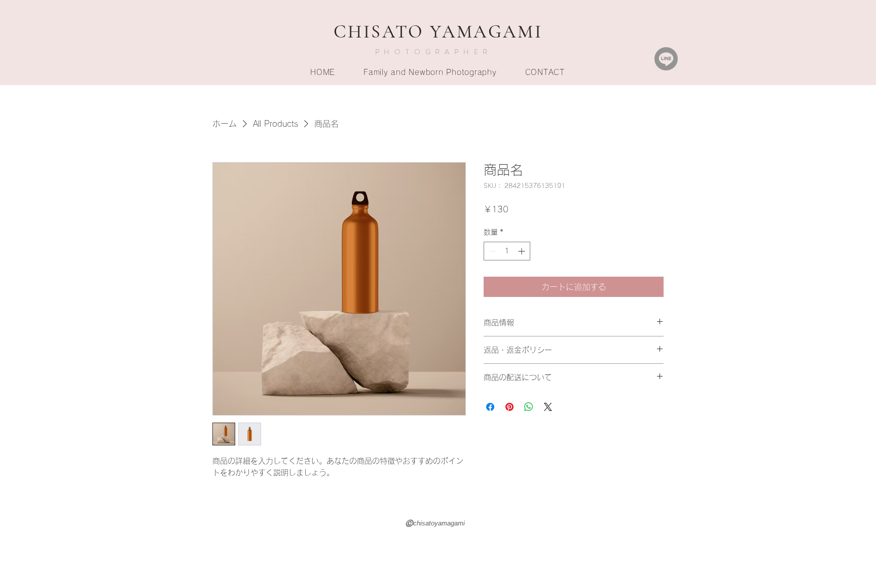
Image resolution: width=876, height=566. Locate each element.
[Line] (666, 58)
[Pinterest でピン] (509, 407)
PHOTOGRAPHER (434, 52)
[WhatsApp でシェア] (529, 407)
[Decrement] (491, 251)
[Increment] (522, 251)
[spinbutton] (507, 251)
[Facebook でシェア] (490, 407)
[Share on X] (548, 407)
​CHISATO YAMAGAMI (438, 32)
